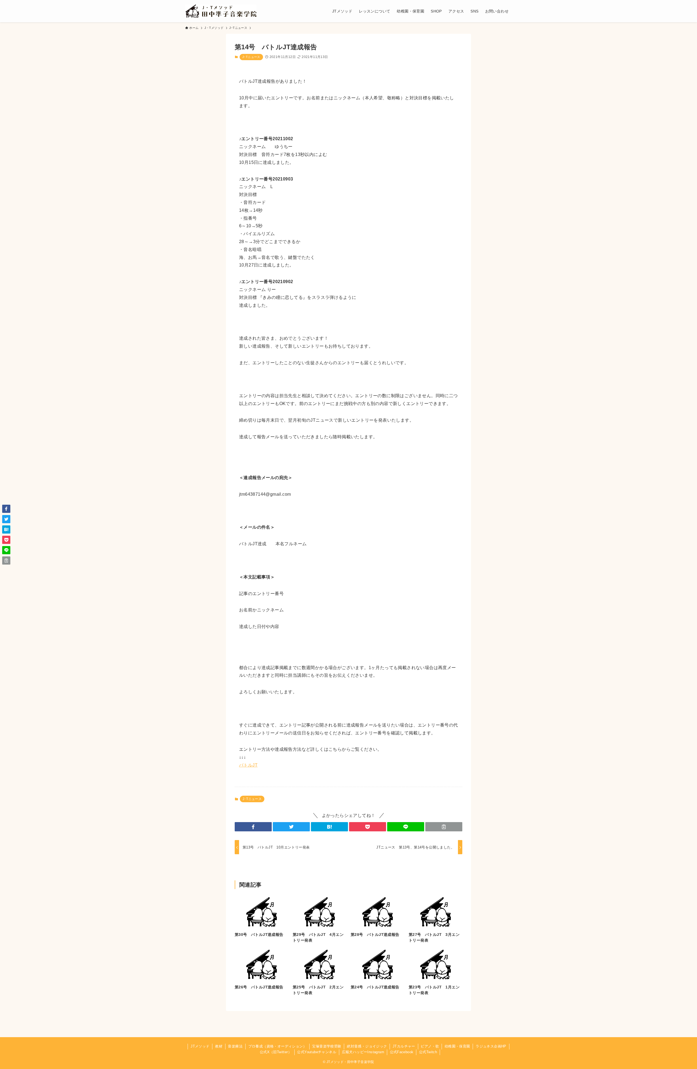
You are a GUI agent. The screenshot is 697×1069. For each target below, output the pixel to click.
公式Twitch (428, 1052)
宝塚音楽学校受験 (326, 1046)
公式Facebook (402, 1052)
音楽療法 (235, 1046)
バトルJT (248, 765)
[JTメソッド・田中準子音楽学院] (220, 11)
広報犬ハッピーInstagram (363, 1052)
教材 (218, 1046)
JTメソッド (200, 1046)
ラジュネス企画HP (491, 1046)
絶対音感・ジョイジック (367, 1046)
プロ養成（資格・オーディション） (277, 1046)
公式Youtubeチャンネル (316, 1052)
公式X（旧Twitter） (276, 1052)
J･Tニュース (251, 57)
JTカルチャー (404, 1046)
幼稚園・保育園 (457, 1046)
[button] (253, 826)
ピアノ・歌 (430, 1046)
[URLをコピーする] (443, 826)
